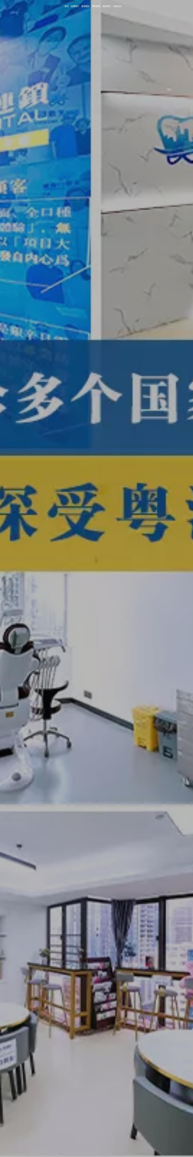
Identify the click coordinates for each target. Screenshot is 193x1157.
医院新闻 (96, 6)
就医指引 (107, 6)
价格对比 (117, 6)
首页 (67, 6)
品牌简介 (75, 6)
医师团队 (85, 6)
